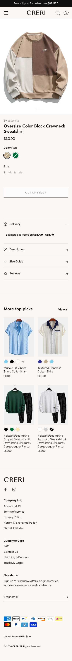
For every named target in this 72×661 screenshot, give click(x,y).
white (18, 362)
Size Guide (16, 261)
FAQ (6, 546)
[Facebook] (5, 489)
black (12, 362)
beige (18, 429)
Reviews (14, 273)
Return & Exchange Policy (20, 522)
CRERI (15, 646)
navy (40, 362)
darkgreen (15, 155)
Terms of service (14, 511)
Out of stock (36, 192)
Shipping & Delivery (16, 557)
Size (6, 166)
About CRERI (12, 506)
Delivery (14, 224)
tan (7, 155)
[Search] (58, 13)
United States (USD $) (16, 636)
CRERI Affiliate (13, 528)
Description (17, 249)
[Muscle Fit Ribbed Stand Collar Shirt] (19, 337)
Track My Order (13, 562)
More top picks (18, 309)
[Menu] (6, 13)
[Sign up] (66, 597)
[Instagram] (14, 489)
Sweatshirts (11, 120)
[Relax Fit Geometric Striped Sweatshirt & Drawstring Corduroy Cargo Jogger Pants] (19, 405)
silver (46, 429)
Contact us (11, 551)
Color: (10, 147)
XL (20, 172)
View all (63, 309)
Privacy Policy (13, 517)
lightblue (6, 362)
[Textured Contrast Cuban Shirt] (53, 337)
